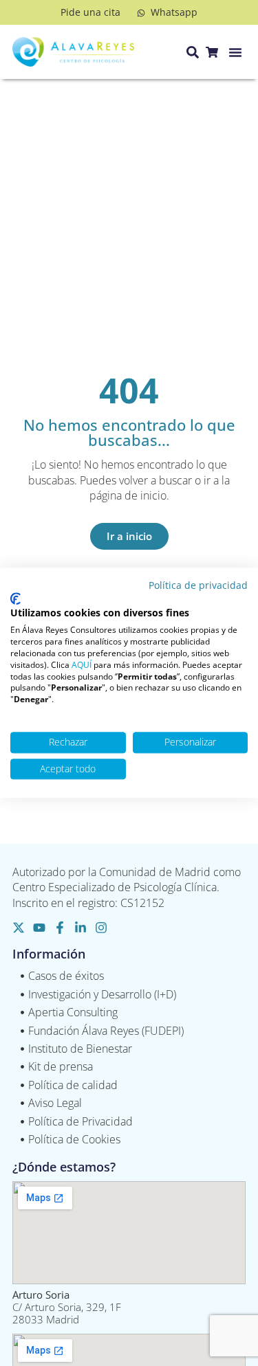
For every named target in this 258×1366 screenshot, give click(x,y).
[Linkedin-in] (80, 927)
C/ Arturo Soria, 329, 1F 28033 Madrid (66, 1307)
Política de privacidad (198, 585)
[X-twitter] (18, 927)
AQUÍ (82, 665)
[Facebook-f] (60, 927)
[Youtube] (39, 927)
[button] (235, 52)
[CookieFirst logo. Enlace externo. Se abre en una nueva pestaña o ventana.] (15, 598)
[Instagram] (101, 927)
